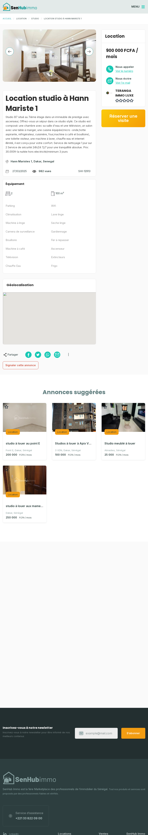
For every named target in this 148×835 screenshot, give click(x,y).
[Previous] (10, 51)
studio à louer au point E (23, 443)
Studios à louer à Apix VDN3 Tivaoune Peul (85, 443)
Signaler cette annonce (20, 365)
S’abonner (133, 733)
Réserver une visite (123, 118)
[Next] (89, 51)
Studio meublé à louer (120, 443)
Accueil (7, 18)
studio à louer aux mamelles (25, 506)
